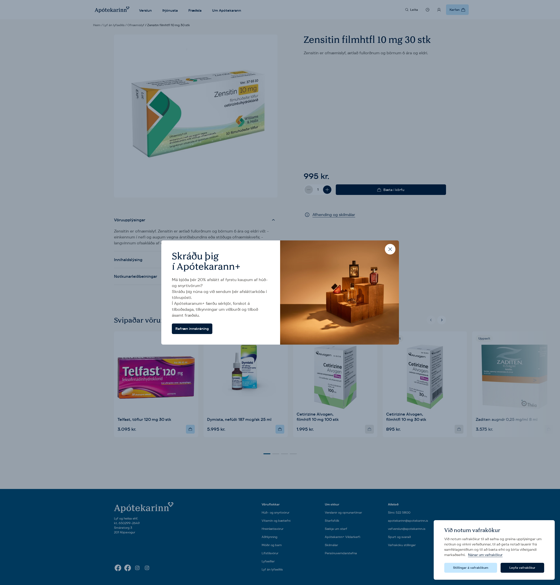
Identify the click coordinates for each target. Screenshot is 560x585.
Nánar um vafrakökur (485, 554)
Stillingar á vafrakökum (470, 568)
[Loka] (390, 249)
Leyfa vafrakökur (522, 568)
